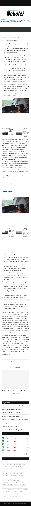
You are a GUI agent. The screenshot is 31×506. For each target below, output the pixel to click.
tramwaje (21, 491)
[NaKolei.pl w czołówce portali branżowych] (15, 379)
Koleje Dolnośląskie (7, 471)
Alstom (4, 462)
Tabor (15, 491)
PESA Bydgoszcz (15, 480)
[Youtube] (17, 4)
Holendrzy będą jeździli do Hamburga (11, 423)
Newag (3, 480)
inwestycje (4, 468)
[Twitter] (15, 4)
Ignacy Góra (11, 466)
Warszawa (25, 493)
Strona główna (5, 37)
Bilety (3, 464)
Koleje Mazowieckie (18, 471)
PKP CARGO (14, 482)
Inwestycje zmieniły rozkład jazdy (10, 426)
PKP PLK (3, 484)
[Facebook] (13, 4)
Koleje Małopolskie (6, 473)
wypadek (4, 496)
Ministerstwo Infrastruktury (9, 477)
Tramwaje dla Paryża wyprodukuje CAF (12, 430)
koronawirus (14, 475)
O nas (6, 1)
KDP (21, 468)
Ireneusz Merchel (13, 468)
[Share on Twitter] (15, 184)
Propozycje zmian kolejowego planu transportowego (15, 419)
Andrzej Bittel (11, 462)
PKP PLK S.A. (10, 484)
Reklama (18, 1)
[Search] (29, 29)
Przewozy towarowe (7, 489)
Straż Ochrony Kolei (7, 491)
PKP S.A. (16, 484)
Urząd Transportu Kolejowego (9, 493)
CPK (24, 464)
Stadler (25, 489)
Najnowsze (6, 403)
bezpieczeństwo (20, 462)
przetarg (4, 487)
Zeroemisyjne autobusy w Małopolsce (12, 409)
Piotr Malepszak (6, 482)
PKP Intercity (22, 482)
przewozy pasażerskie (14, 487)
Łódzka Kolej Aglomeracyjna (15, 496)
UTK (20, 493)
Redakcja (12, 1)
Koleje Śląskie (5, 475)
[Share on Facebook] (14, 184)
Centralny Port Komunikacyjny (14, 464)
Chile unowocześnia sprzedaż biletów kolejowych (14, 406)
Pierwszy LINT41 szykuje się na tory (11, 412)
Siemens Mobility (18, 489)
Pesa (9, 480)
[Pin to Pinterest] (17, 184)
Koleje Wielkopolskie (18, 473)
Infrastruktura (19, 466)
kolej (25, 468)
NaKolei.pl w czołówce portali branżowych (15, 391)
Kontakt (23, 1)
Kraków (21, 475)
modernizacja (21, 477)
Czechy (4, 466)
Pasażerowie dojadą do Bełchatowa (11, 416)
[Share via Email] (18, 184)
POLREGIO (22, 484)
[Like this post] (12, 184)
